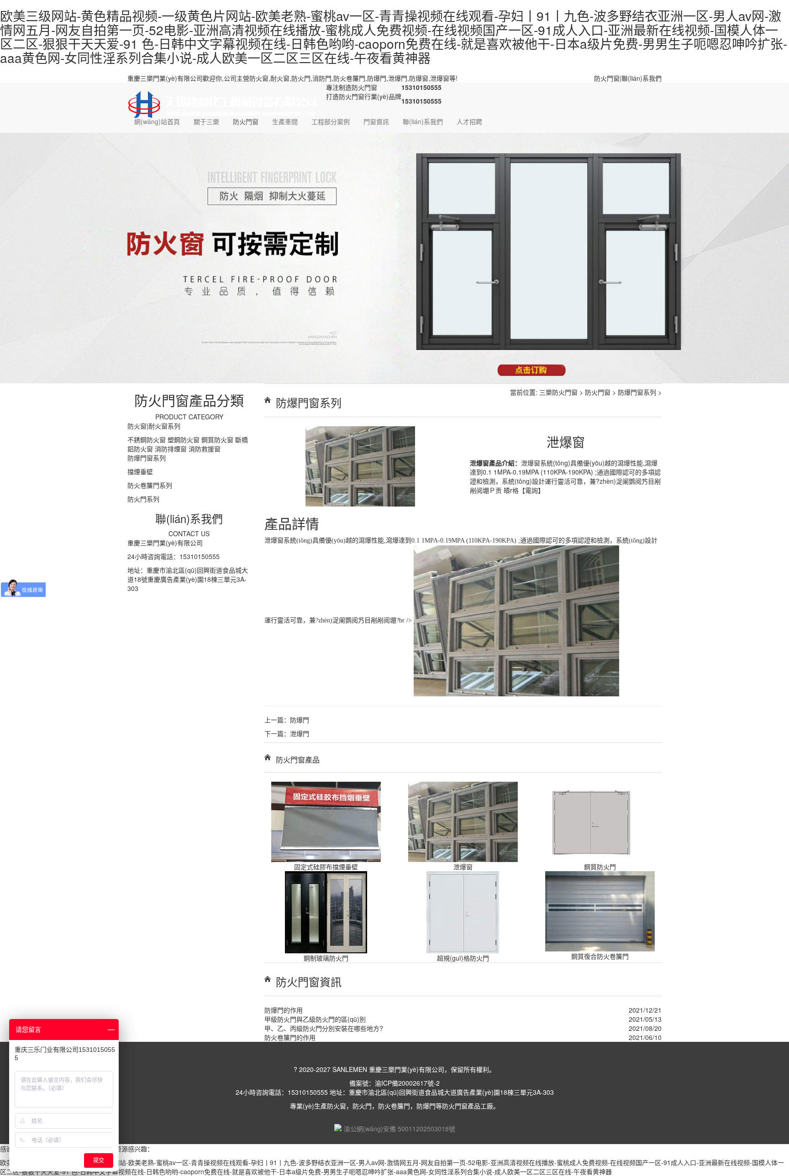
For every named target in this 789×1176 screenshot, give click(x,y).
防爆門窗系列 (146, 454)
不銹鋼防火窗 (146, 435)
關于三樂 (206, 121)
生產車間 (285, 121)
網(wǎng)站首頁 (157, 121)
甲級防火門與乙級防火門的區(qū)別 (315, 1015)
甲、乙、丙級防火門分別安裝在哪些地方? (323, 1024)
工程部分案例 (330, 121)
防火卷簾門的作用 (290, 1033)
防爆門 (299, 716)
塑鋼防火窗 (184, 435)
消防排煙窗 (171, 444)
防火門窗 (607, 78)
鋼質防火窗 (217, 435)
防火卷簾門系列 (149, 481)
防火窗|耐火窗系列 (153, 422)
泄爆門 (299, 729)
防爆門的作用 (283, 1006)
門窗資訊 (376, 121)
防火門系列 (143, 495)
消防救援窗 (205, 444)
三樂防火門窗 (558, 388)
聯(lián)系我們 (641, 78)
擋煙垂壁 (140, 467)
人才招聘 (469, 121)
